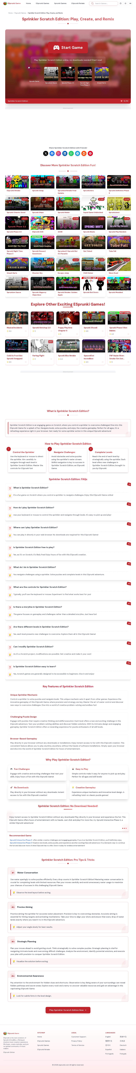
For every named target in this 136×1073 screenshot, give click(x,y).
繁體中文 (108, 1041)
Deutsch (123, 1045)
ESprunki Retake (78, 3)
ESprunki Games (42, 3)
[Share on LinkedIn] (64, 153)
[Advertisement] (68, 124)
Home (28, 3)
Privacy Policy (76, 1041)
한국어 (107, 1045)
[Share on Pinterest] (90, 153)
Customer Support (78, 1037)
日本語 (122, 1041)
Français (123, 1054)
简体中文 (123, 1037)
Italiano (122, 1049)
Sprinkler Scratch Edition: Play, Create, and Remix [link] (45, 13)
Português (109, 1054)
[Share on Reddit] (83, 153)
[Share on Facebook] (52, 153)
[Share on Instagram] (58, 153)
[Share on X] (45, 153)
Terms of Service (77, 1045)
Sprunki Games (60, 3)
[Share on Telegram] (77, 153)
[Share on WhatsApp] (71, 153)
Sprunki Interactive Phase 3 (21, 840)
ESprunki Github (9, 1052)
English (108, 1037)
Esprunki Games (20, 13)
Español (108, 1049)
